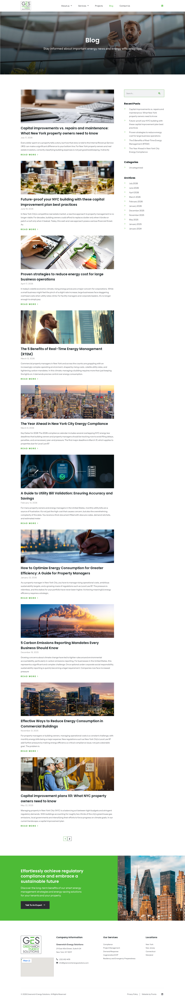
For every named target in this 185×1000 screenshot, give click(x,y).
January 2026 (135, 206)
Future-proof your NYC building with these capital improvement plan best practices (146, 124)
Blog (111, 6)
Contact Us (125, 6)
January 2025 (135, 224)
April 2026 (134, 192)
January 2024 (135, 228)
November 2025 (136, 215)
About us (65, 6)
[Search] (159, 93)
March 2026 (135, 197)
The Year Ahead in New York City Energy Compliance (64, 423)
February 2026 (136, 201)
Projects (99, 6)
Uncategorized (136, 167)
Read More (29, 154)
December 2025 (136, 210)
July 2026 (133, 183)
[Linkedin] (162, 6)
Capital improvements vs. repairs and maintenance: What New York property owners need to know (146, 112)
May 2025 (133, 219)
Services (82, 6)
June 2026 (134, 188)
